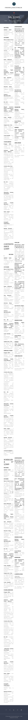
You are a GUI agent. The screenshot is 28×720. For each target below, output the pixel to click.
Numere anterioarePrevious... (15, 20)
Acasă (5, 20)
